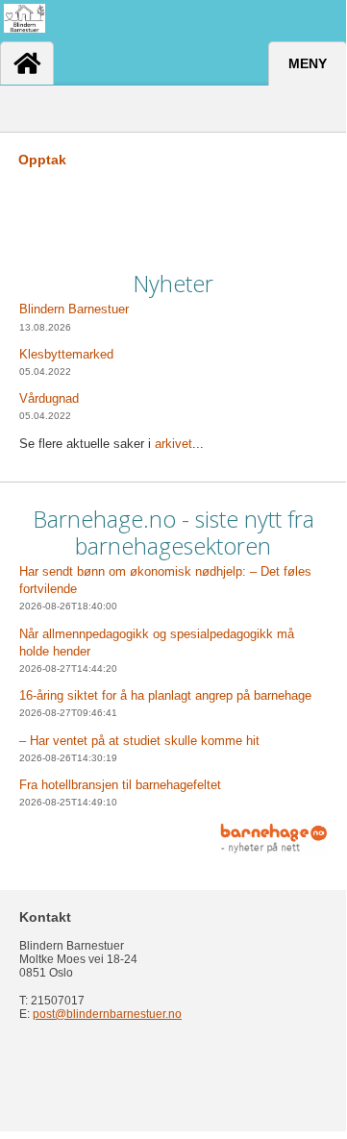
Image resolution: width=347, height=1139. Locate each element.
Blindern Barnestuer (74, 309)
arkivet (173, 443)
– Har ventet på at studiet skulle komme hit (139, 740)
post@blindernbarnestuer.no (107, 1014)
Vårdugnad (49, 398)
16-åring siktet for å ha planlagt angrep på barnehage (165, 695)
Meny (307, 64)
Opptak (42, 159)
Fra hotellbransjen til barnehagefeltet (120, 785)
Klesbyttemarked (66, 354)
